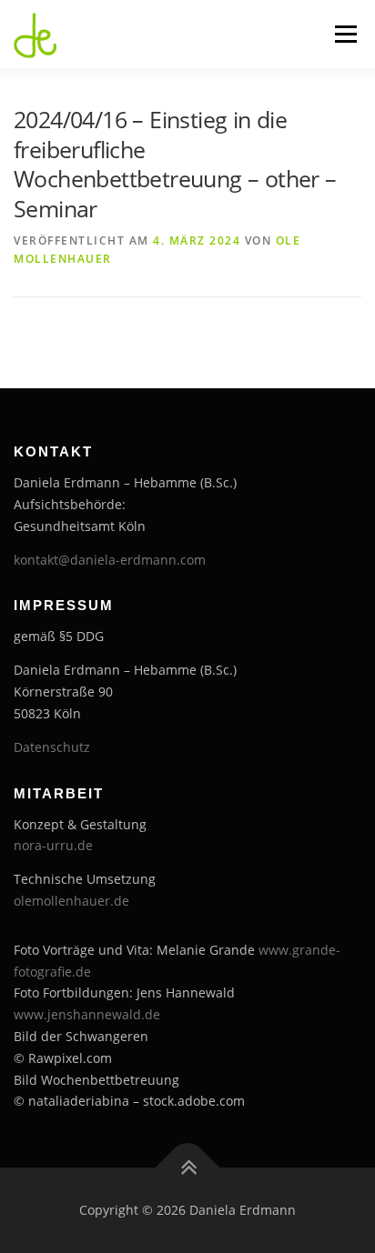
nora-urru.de (53, 845)
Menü (344, 34)
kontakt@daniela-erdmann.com (110, 559)
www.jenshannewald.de (87, 1014)
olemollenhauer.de (71, 900)
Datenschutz (52, 747)
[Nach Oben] (188, 1168)
